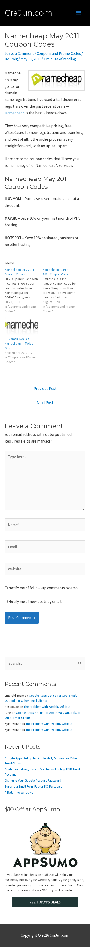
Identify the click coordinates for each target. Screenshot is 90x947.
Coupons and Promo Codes (59, 53)
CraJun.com (28, 13)
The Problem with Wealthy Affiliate (47, 707)
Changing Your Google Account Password (33, 780)
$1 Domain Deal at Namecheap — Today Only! (19, 343)
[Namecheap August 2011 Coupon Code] (62, 290)
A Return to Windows (19, 792)
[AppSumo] (45, 845)
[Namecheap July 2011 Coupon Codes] (24, 290)
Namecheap (15, 112)
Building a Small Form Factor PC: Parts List (33, 786)
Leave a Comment (19, 53)
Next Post (45, 402)
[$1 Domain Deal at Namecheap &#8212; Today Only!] (21, 326)
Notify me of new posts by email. (35, 601)
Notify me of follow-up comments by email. (44, 587)
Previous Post (45, 388)
